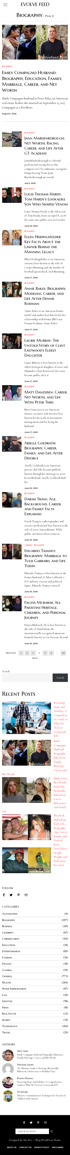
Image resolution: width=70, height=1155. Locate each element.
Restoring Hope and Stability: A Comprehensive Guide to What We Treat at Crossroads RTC (60, 719)
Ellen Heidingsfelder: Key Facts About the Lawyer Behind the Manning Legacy (42, 244)
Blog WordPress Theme (48, 1140)
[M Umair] (8, 1096)
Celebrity (8, 932)
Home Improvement (14, 988)
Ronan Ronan (25, 1078)
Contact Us (25, 1147)
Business (7, 926)
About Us (11, 1147)
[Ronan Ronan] (8, 1082)
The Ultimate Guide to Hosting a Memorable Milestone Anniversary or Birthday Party (38, 1070)
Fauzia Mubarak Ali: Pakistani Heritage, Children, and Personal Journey (45, 610)
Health (6, 982)
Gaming (7, 970)
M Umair (22, 1091)
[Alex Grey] (8, 1055)
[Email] (26, 895)
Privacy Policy (41, 1147)
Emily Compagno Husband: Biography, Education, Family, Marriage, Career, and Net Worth (32, 81)
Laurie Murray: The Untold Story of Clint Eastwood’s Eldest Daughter (44, 348)
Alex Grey (22, 1051)
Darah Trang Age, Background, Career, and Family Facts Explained (43, 507)
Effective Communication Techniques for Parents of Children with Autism (41, 1097)
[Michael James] (8, 1069)
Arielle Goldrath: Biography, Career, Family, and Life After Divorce (43, 451)
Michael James (25, 1064)
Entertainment (11, 951)
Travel (6, 1032)
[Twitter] (11, 895)
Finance (7, 963)
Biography (7, 66)
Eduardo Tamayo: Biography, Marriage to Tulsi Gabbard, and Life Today (45, 558)
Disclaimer (57, 1147)
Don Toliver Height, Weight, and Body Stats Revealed (60, 857)
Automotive (9, 913)
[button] (52, 1131)
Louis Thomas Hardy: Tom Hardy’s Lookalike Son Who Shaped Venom (46, 199)
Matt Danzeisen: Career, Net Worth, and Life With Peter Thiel (46, 397)
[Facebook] (4, 895)
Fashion (7, 957)
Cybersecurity (10, 938)
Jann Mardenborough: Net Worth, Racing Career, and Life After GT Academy (44, 146)
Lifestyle (7, 1001)
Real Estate (9, 1013)
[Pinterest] (19, 895)
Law (4, 995)
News (5, 1007)
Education (8, 945)
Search (5, 671)
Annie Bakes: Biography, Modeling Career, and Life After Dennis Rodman (45, 296)
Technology (9, 1026)
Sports (6, 1020)
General (28, 545)
